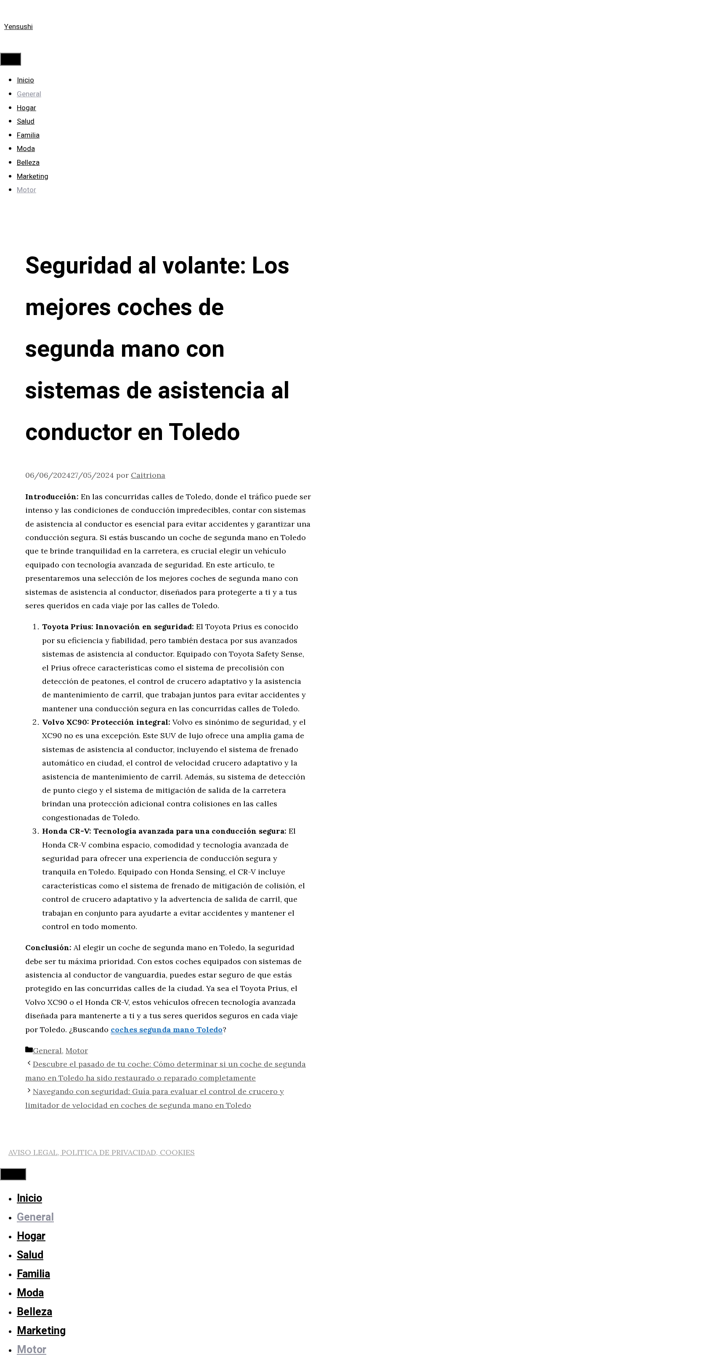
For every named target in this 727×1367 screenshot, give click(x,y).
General (29, 94)
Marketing (32, 176)
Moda (26, 148)
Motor (26, 190)
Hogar (26, 108)
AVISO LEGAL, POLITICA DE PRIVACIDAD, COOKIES (101, 1152)
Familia (28, 135)
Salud (25, 121)
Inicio (25, 80)
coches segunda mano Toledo (167, 1029)
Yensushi (18, 26)
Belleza (28, 162)
